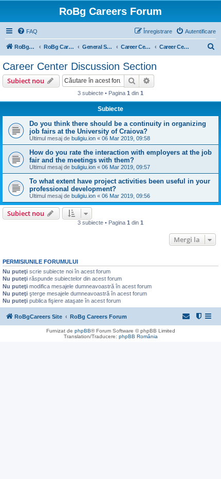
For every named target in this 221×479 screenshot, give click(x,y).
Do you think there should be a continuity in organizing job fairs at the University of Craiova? (117, 127)
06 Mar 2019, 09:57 (126, 167)
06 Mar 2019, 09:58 (126, 138)
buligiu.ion (83, 138)
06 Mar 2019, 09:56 (126, 196)
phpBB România (138, 336)
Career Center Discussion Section (80, 66)
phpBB (83, 331)
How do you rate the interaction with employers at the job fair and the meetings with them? (120, 156)
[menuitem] (27, 31)
